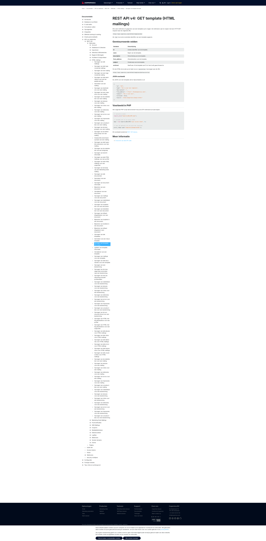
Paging (91, 445)
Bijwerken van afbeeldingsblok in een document (100, 230)
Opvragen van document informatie (101, 183)
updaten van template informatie (100, 248)
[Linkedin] (170, 518)
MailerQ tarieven (121, 513)
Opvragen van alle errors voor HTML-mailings (101, 345)
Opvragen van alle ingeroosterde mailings (101, 67)
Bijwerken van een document (99, 188)
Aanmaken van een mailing (100, 84)
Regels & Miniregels (98, 55)
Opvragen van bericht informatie (100, 153)
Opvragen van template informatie (133, 8)
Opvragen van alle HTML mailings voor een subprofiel (101, 163)
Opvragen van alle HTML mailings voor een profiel (101, 158)
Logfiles (94, 435)
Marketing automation (88, 511)
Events (94, 442)
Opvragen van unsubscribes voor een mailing (102, 124)
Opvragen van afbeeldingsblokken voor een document (101, 215)
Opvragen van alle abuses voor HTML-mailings (102, 332)
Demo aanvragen (177, 3)
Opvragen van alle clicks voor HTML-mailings (101, 336)
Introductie (87, 19)
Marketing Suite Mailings (99, 420)
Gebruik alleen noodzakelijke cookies (109, 538)
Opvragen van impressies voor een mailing (102, 119)
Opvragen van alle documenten (99, 175)
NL (163, 3)
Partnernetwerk (138, 509)
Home (83, 8)
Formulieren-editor (90, 27)
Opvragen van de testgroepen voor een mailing (102, 128)
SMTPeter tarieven (122, 511)
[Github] (180, 518)
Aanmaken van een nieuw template (102, 239)
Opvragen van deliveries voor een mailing (101, 110)
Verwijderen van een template (100, 253)
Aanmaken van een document (100, 179)
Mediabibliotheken (97, 430)
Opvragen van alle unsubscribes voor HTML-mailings (102, 354)
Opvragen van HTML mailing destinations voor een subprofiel (102, 326)
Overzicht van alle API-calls (123, 140)
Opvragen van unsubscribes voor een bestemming (102, 309)
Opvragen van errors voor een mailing (102, 115)
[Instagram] (173, 518)
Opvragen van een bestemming (99, 266)
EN (165, 3)
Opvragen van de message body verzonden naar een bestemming (101, 271)
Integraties (87, 32)
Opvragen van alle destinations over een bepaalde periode (101, 79)
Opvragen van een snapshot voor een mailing (101, 93)
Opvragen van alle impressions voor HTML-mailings (102, 349)
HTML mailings (120, 8)
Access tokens (91, 450)
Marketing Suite (104, 509)
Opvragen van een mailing (102, 70)
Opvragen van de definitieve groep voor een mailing (101, 133)
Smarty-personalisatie (90, 37)
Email (83, 509)
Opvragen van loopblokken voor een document (101, 205)
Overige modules (89, 462)
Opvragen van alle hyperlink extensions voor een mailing (101, 144)
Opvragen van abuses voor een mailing (100, 102)
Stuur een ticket (138, 515)
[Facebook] (175, 518)
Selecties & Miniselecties (99, 52)
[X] (178, 518)
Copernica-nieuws (156, 509)
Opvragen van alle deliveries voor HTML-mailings (102, 340)
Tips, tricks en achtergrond (92, 465)
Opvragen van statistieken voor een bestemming (102, 282)
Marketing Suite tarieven (123, 509)
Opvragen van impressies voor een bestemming (102, 304)
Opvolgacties (88, 29)
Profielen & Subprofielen (99, 57)
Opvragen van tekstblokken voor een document (101, 210)
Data (83, 513)
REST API (107, 8)
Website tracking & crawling (92, 34)
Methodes (113, 8)
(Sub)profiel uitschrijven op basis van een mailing (101, 138)
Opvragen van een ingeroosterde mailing (101, 74)
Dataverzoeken (96, 432)
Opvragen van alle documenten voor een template (102, 261)
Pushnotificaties (96, 422)
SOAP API (90, 447)
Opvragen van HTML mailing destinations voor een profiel (102, 320)
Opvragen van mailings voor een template (101, 257)
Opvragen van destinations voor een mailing (101, 89)
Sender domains (97, 440)
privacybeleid (165, 529)
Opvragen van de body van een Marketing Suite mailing (101, 169)
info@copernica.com (174, 515)
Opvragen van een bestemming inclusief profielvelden (101, 277)
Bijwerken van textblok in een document (101, 224)
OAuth (89, 452)
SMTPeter (102, 513)
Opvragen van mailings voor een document (101, 196)
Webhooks (95, 437)
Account (94, 45)
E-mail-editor (88, 24)
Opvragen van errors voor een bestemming (102, 300)
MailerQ (102, 511)
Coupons (94, 427)
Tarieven (130, 3)
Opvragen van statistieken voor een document (102, 201)
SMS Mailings (96, 425)
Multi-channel (85, 515)
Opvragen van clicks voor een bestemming (101, 291)
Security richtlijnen (92, 457)
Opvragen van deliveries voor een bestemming (101, 296)
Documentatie (89, 8)
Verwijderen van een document (100, 192)
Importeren (95, 50)
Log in (168, 3)
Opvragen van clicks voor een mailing (101, 106)
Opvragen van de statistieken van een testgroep (102, 149)
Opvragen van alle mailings (99, 62)
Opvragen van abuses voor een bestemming (100, 287)
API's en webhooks (99, 8)
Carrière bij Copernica (157, 511)
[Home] (89, 3)
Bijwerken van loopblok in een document (102, 220)
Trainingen (137, 513)
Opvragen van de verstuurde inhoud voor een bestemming (101, 314)
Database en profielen (91, 22)
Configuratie (88, 460)
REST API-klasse (132, 132)
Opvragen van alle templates (99, 235)
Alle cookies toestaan (131, 538)
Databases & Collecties (98, 47)
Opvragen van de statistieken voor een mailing (102, 97)
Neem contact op (156, 513)
